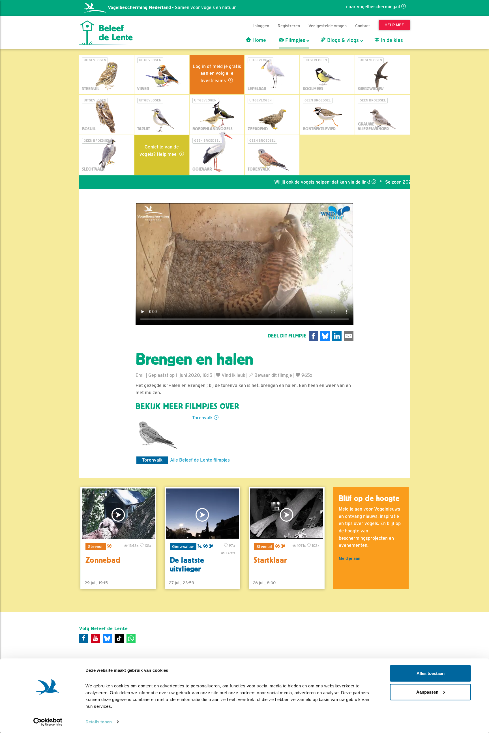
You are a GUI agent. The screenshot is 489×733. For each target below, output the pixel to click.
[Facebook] (83, 638)
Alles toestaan (431, 673)
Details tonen (98, 721)
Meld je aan (349, 558)
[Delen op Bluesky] (325, 336)
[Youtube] (95, 638)
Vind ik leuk (232, 375)
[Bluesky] (107, 638)
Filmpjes (294, 40)
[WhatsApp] (131, 638)
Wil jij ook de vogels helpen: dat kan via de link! (301, 182)
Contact (362, 25)
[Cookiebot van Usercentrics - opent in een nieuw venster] (48, 722)
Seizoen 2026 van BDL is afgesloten (402, 182)
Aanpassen (427, 691)
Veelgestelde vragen (327, 25)
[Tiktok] (119, 638)
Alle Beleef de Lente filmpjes (200, 460)
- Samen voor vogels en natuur (172, 7)
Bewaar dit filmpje (272, 375)
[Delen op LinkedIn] (337, 336)
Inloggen (261, 25)
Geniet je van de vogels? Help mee (159, 150)
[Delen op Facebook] (313, 336)
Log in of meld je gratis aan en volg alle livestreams (217, 73)
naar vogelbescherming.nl (373, 6)
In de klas (391, 40)
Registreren (289, 25)
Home (258, 40)
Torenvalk (202, 417)
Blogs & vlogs (342, 40)
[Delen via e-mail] (348, 336)
